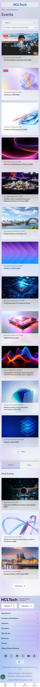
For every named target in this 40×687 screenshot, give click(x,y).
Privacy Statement (27, 673)
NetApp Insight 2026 (11, 442)
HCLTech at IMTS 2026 (12, 268)
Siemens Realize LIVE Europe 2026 (16, 574)
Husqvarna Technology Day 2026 (15, 129)
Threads (34, 656)
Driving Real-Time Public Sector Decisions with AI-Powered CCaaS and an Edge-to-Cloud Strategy (19, 374)
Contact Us (11, 673)
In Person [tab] (11, 465)
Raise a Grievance (27, 676)
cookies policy (34, 667)
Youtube (29, 656)
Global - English (20, 662)
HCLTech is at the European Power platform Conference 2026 (19, 540)
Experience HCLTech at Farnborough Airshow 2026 (20, 506)
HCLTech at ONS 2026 (12, 95)
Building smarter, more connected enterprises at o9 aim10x (16, 408)
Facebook (6, 656)
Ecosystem (5, 628)
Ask (15, 685)
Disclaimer (18, 673)
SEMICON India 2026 (11, 338)
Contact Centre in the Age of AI (15, 234)
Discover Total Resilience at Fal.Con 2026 (18, 164)
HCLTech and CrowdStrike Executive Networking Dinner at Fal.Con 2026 (17, 200)
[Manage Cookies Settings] (2, 676)
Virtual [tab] (29, 465)
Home (3, 9)
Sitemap (18, 676)
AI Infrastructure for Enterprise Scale (17, 303)
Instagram (23, 656)
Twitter (11, 656)
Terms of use (11, 676)
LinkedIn (17, 656)
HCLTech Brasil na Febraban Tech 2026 (17, 60)
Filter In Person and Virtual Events (18, 27)
